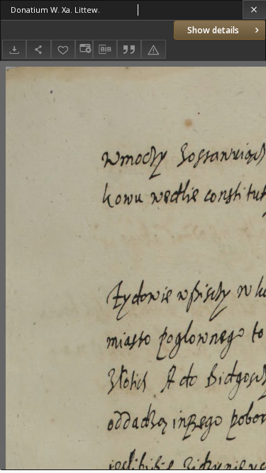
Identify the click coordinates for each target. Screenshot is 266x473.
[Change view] (83, 49)
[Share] (38, 49)
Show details (213, 30)
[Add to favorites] (63, 49)
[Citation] (129, 49)
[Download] (14, 49)
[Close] (254, 9)
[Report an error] (153, 49)
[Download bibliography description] (105, 50)
